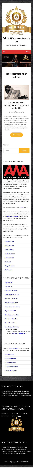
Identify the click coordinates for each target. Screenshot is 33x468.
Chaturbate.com (10, 253)
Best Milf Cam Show (10, 323)
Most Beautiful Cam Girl (12, 294)
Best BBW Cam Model (11, 302)
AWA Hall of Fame (20, 453)
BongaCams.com (10, 266)
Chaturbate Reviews (11, 370)
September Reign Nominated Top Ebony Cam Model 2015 (16, 105)
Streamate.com (9, 241)
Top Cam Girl (8, 282)
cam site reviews (14, 348)
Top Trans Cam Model (11, 290)
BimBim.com (8, 270)
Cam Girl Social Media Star (12, 307)
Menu (28, 52)
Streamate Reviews (10, 358)
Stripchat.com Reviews (11, 366)
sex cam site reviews (14, 393)
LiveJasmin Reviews (10, 362)
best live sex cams (12, 216)
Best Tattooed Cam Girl (11, 315)
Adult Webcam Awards (17, 112)
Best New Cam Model (11, 298)
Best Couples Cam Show (12, 327)
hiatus (21, 207)
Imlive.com (8, 261)
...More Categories (11, 329)
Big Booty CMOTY (10, 311)
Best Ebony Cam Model (11, 319)
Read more (16, 135)
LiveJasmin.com (9, 245)
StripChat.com (9, 249)
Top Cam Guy (8, 286)
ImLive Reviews (9, 354)
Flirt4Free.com (9, 257)
